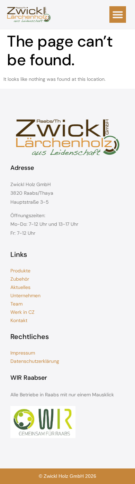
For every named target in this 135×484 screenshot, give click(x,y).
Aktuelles (20, 287)
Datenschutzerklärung (34, 361)
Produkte (20, 271)
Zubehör (19, 279)
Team (16, 304)
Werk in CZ (22, 312)
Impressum (22, 353)
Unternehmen (25, 295)
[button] (117, 14)
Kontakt (18, 320)
